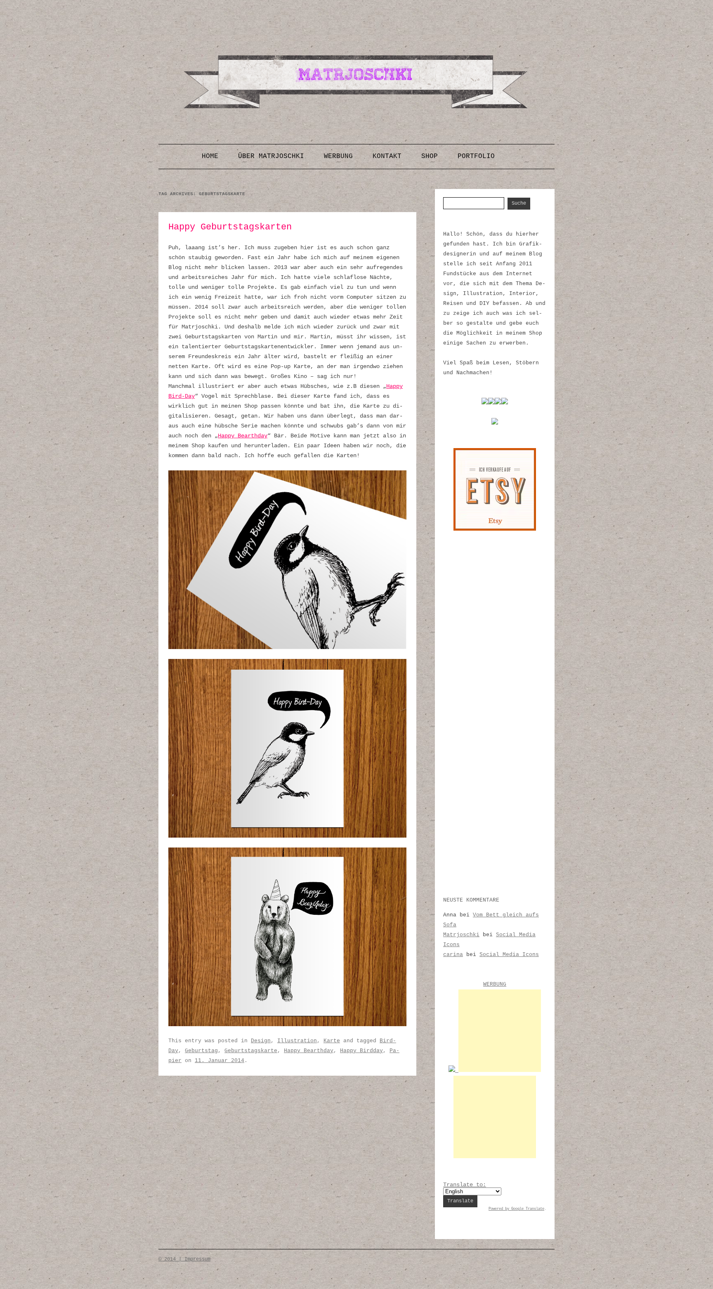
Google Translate (527, 1209)
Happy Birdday (361, 1051)
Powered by (500, 1209)
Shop (429, 156)
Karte (331, 1041)
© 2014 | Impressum (184, 1259)
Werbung (338, 156)
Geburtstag (201, 1051)
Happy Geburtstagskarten (230, 227)
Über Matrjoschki (271, 156)
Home (210, 156)
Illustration (297, 1041)
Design (261, 1041)
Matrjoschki (461, 935)
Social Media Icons (509, 954)
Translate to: (464, 1184)
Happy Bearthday (242, 435)
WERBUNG (494, 984)
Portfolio (476, 156)
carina (453, 954)
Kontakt (387, 156)
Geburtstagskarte (250, 1051)
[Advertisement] (499, 1030)
